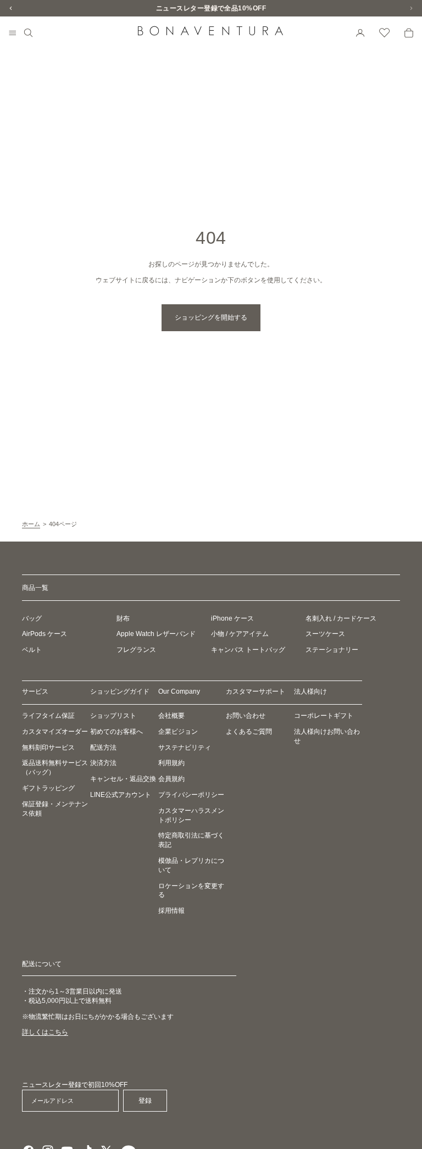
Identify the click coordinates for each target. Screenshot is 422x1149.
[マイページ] (360, 33)
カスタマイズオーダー (55, 731)
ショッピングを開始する (211, 317)
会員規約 (171, 779)
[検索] (28, 33)
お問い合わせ (245, 715)
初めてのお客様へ (116, 731)
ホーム (31, 524)
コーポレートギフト (323, 715)
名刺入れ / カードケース (341, 618)
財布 (123, 618)
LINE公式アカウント (120, 795)
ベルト (32, 650)
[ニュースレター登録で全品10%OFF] (211, 8)
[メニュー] (12, 33)
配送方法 (103, 747)
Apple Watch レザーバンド (156, 634)
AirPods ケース (44, 634)
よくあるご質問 (249, 731)
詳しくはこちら (45, 1032)
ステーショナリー (332, 650)
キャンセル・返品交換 (123, 779)
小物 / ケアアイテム (240, 634)
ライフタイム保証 (48, 715)
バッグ (32, 618)
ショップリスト (113, 715)
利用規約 (171, 763)
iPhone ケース (232, 618)
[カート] (409, 33)
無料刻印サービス (48, 747)
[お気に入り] (385, 33)
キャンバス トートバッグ (248, 650)
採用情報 (171, 910)
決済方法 (103, 763)
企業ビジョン (178, 731)
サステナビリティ (184, 747)
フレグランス (136, 650)
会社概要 (171, 715)
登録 (145, 1101)
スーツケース (325, 634)
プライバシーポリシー (191, 795)
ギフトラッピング (48, 788)
